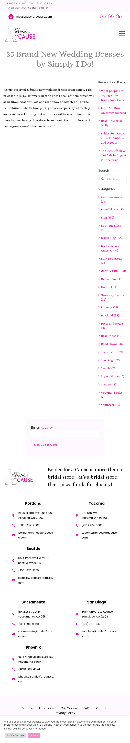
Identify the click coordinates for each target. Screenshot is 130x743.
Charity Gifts (109, 270)
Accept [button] (34, 735)
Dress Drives (109, 279)
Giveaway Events (112, 295)
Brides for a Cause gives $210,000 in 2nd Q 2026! (113, 138)
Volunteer (107, 404)
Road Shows (109, 344)
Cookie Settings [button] (15, 735)
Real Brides (108, 335)
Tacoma (106, 384)
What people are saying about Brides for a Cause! (113, 95)
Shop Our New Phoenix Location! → (30, 7)
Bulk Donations (111, 258)
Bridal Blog (108, 237)
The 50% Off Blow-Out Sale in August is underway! (113, 155)
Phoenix (106, 307)
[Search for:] (115, 178)
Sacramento (109, 352)
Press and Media (112, 323)
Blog (104, 217)
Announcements (112, 197)
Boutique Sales (111, 225)
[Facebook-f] (111, 16)
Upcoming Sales (112, 392)
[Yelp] (119, 16)
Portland (107, 315)
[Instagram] (103, 16)
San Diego (107, 360)
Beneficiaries (109, 209)
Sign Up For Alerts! (46, 444)
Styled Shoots (110, 376)
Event (105, 287)
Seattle (105, 368)
